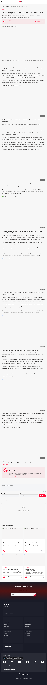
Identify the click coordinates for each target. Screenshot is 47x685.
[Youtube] (12, 662)
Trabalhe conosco (7, 611)
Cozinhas (7, 6)
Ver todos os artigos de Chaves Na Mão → (17, 476)
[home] (23, 674)
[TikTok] (19, 662)
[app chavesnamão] (8, 658)
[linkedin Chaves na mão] (35, 662)
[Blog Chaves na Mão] (23, 2)
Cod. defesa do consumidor (8, 613)
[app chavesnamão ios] (18, 658)
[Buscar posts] (45, 2)
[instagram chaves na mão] (27, 662)
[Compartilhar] (42, 21)
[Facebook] (4, 662)
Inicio (3, 6)
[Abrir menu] (2, 2)
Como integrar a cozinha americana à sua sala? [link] (19, 6)
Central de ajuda (6, 648)
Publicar (42, 495)
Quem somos (6, 606)
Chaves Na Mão (12, 470)
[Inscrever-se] (35, 595)
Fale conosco (6, 608)
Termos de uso (18, 678)
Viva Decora (5, 464)
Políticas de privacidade (27, 678)
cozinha (25, 68)
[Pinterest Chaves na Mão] (42, 662)
